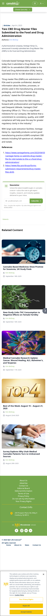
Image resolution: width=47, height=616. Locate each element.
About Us (23, 480)
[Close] (43, 574)
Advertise (23, 483)
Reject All (26, 606)
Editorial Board (23, 488)
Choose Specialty (21, 9)
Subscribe (35, 201)
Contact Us (23, 486)
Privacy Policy (23, 496)
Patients (6, 219)
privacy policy (8, 207)
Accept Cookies (26, 612)
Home (8, 545)
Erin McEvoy (10, 273)
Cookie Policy (19, 595)
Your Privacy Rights (23, 501)
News (27, 545)
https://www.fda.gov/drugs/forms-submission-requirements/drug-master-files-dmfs (23, 168)
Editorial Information (23, 491)
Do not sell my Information (23, 499)
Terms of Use (23, 493)
